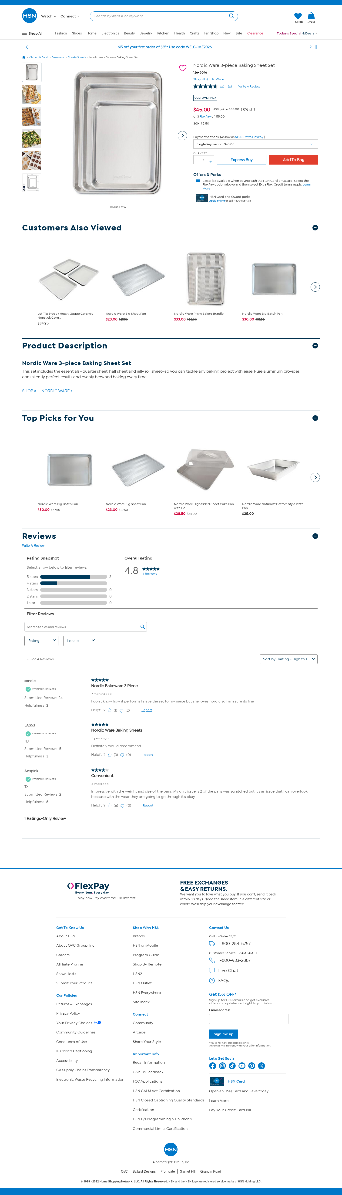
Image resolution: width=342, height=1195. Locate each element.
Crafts (194, 33)
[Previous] (27, 47)
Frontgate (168, 1171)
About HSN (65, 936)
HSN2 (137, 974)
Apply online (217, 200)
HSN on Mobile (145, 945)
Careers (63, 955)
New (227, 33)
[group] (224, 108)
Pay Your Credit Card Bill (230, 1110)
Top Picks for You (58, 418)
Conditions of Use (71, 1042)
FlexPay (205, 116)
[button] (268, 18)
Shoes (77, 33)
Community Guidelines (75, 1032)
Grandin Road (210, 1171)
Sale (239, 33)
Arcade (139, 1032)
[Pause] (316, 47)
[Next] (310, 47)
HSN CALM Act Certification (156, 1091)
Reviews (39, 536)
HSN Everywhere (147, 993)
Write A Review (249, 86)
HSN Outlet (142, 983)
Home (92, 33)
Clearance (255, 33)
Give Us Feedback (148, 1072)
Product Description (64, 346)
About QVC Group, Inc (75, 945)
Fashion (61, 33)
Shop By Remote (147, 964)
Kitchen (163, 33)
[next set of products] (315, 287)
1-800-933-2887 (234, 960)
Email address (219, 1010)
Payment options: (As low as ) (229, 137)
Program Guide (146, 955)
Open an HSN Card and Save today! (239, 1091)
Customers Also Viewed (72, 228)
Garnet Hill (187, 1171)
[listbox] (256, 144)
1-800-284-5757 (234, 943)
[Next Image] (182, 135)
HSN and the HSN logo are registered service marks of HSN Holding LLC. (171, 1181)
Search (231, 15)
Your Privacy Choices (74, 1023)
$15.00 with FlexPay (249, 137)
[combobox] (162, 16)
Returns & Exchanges (74, 1004)
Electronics (110, 33)
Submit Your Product (74, 983)
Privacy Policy (68, 1013)
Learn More (218, 1101)
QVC (124, 1171)
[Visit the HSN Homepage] (29, 22)
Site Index (141, 1002)
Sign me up (223, 1034)
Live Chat (228, 970)
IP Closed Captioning (74, 1051)
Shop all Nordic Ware (208, 78)
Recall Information (149, 1062)
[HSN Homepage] (23, 57)
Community (143, 1023)
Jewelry (146, 33)
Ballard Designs (144, 1171)
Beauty (129, 33)
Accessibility (67, 1061)
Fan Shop (211, 33)
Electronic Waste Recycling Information (90, 1079)
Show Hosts (66, 974)
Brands (139, 936)
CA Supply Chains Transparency (83, 1070)
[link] (311, 18)
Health (179, 33)
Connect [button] (68, 16)
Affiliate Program (71, 964)
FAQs (223, 980)
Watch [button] (47, 16)
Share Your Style (147, 1042)
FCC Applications (147, 1081)
